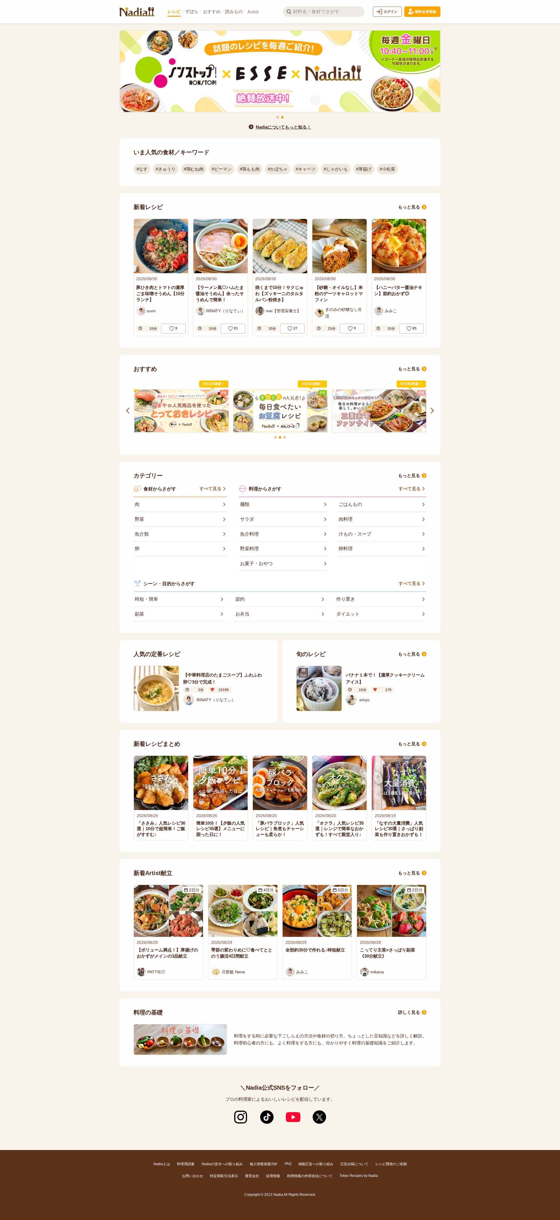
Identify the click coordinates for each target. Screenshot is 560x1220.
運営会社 (252, 1176)
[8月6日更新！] (182, 411)
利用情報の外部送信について (309, 1176)
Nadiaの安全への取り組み (222, 1164)
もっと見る (409, 206)
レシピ (174, 11)
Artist (253, 11)
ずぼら (191, 11)
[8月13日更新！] (380, 410)
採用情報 (273, 1176)
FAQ (288, 1164)
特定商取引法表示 (224, 1176)
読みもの (234, 11)
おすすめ (211, 11)
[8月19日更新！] (281, 410)
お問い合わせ (192, 1176)
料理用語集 (186, 1164)
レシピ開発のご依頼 (391, 1164)
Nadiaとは (161, 1164)
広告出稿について (354, 1164)
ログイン (391, 12)
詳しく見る (409, 1012)
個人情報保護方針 (264, 1164)
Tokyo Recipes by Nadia (359, 1176)
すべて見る (210, 488)
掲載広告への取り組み (315, 1164)
